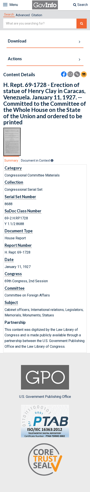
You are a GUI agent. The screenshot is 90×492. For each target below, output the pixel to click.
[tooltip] (52, 160)
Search (82, 5)
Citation (36, 15)
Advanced (23, 15)
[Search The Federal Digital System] (81, 23)
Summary (11, 160)
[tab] (9, 14)
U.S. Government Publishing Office (45, 397)
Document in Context (36, 160)
